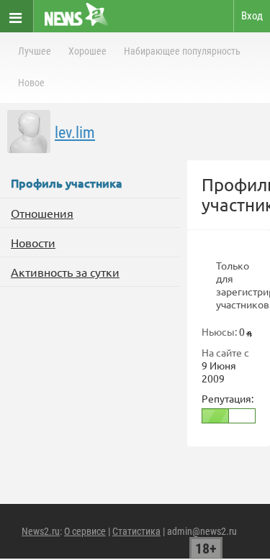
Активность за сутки (65, 272)
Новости (33, 242)
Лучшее (34, 51)
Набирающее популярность (182, 51)
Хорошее (87, 51)
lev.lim (75, 133)
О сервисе (85, 531)
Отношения (42, 213)
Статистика (136, 531)
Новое (31, 82)
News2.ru (41, 531)
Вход (252, 15)
